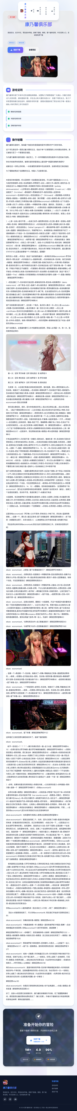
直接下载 (55, 1092)
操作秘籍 (55, 1088)
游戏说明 (55, 1085)
